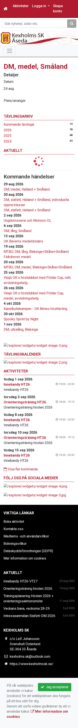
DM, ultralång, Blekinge (21, 329)
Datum (8, 82)
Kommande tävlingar (19, 124)
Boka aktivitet (13, 522)
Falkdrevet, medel (17, 257)
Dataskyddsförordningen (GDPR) (28, 551)
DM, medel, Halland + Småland (27, 189)
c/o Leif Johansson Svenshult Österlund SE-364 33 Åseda (25, 644)
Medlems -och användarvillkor (26, 536)
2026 (7, 130)
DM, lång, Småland (17, 231)
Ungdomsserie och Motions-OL (27, 220)
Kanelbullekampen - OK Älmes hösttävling (35, 309)
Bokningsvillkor (15, 544)
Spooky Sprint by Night (21, 319)
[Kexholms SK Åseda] (39, 38)
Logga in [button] (39, 6)
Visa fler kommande (22, 469)
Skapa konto (58, 8)
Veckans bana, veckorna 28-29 (26, 608)
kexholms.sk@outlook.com (30, 656)
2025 (7, 136)
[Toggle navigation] (9, 51)
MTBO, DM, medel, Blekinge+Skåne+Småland (38, 267)
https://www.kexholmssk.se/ (32, 664)
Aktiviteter (21, 6)
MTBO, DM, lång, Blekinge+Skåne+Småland (36, 252)
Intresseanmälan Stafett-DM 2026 (29, 616)
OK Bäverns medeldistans (23, 241)
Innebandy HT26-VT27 (20, 581)
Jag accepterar (56, 687)
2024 (7, 141)
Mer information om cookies (24, 558)
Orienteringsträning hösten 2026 (27, 589)
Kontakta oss (13, 529)
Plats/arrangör (15, 101)
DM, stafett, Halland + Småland (27, 210)
